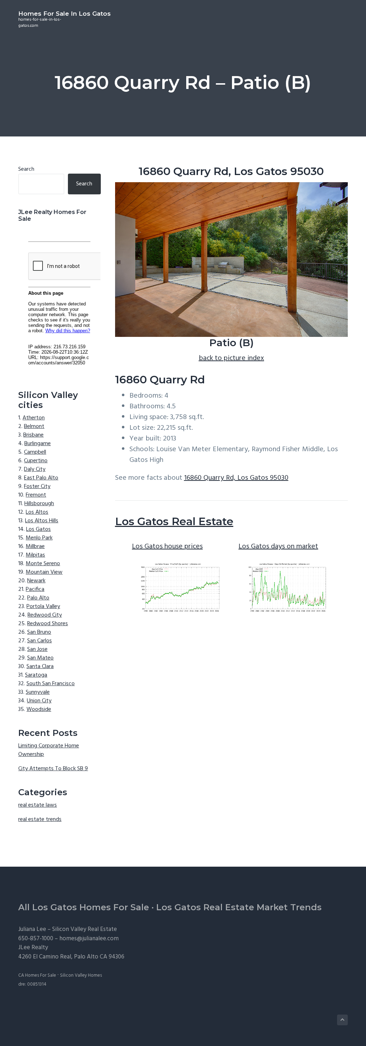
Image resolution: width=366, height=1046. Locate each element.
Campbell (35, 452)
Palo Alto (38, 598)
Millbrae (35, 546)
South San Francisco (50, 683)
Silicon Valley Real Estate (84, 929)
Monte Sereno (43, 563)
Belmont (34, 426)
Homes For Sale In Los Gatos (64, 13)
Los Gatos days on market (278, 546)
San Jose (37, 649)
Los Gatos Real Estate (174, 521)
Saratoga (36, 675)
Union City (39, 701)
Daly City (34, 469)
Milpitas (35, 555)
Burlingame (37, 443)
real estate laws (37, 805)
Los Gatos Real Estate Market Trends (239, 907)
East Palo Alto (41, 478)
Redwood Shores (47, 623)
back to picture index (231, 358)
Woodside (38, 709)
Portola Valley (43, 606)
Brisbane (33, 435)
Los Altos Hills (41, 521)
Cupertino (36, 460)
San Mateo (40, 658)
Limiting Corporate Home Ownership (48, 750)
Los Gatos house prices (167, 546)
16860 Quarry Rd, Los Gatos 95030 (236, 478)
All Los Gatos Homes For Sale (83, 907)
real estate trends (39, 819)
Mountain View (44, 572)
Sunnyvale (38, 692)
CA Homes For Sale (37, 975)
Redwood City (45, 615)
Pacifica (35, 589)
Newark (36, 581)
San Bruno (39, 632)
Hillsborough (39, 503)
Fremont (36, 495)
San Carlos (39, 641)
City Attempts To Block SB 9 (53, 768)
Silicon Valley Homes (81, 975)
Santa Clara (40, 666)
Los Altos (37, 512)
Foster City (37, 486)
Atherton (34, 418)
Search (26, 169)
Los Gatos (38, 529)
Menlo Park (39, 538)
